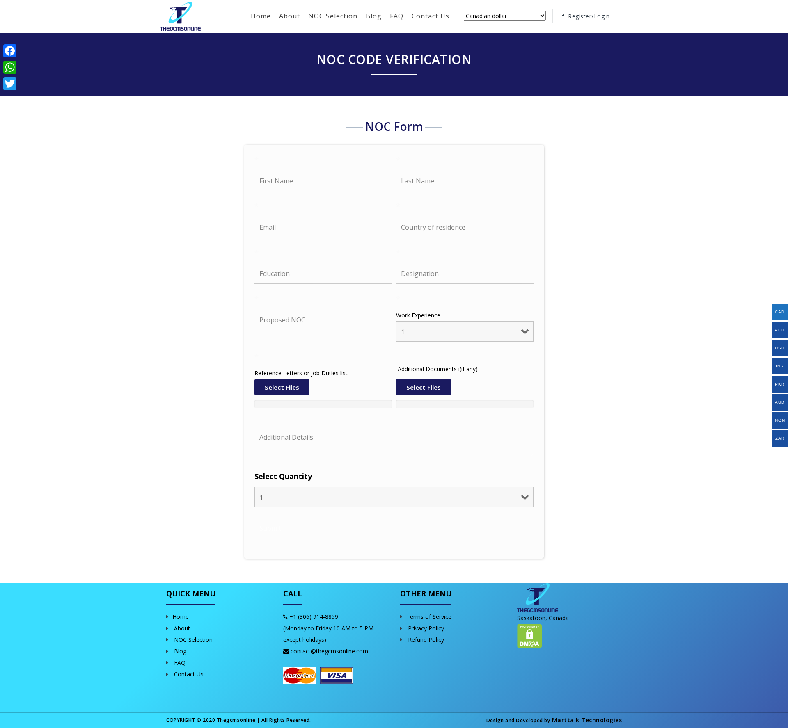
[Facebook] (10, 51)
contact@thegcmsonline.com (329, 651)
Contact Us (430, 16)
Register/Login (588, 16)
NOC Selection (332, 16)
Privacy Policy (425, 628)
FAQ (396, 16)
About (289, 16)
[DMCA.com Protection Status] (529, 635)
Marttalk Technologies (586, 720)
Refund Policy (425, 640)
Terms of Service (428, 617)
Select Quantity (286, 476)
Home (261, 16)
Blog (374, 16)
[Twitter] (10, 83)
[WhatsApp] (10, 67)
